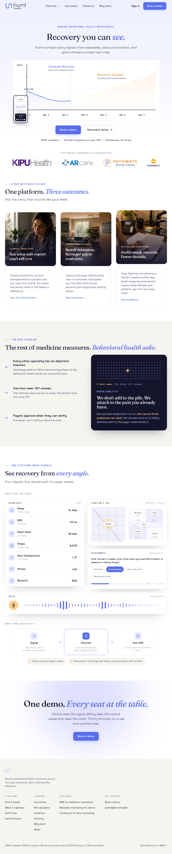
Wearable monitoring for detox (77, 807)
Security (39, 818)
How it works (12, 802)
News (37, 829)
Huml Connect (13, 818)
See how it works (98, 130)
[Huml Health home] (16, 6)
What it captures (15, 807)
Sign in (135, 6)
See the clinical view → (24, 297)
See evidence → (131, 299)
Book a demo (155, 6)
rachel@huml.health (116, 807)
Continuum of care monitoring (76, 813)
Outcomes (71, 6)
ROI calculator (42, 807)
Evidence (88, 6)
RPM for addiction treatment (76, 802)
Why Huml (105, 6)
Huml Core (11, 813)
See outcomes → (76, 297)
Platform (51, 6)
